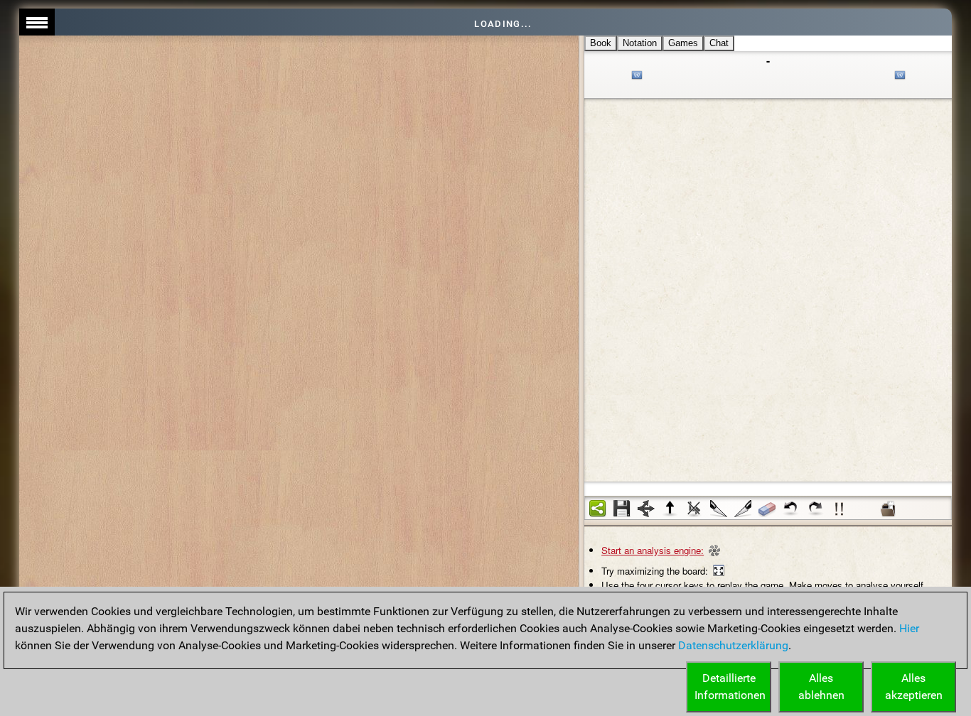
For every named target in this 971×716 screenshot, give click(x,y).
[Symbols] (839, 508)
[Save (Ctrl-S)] (622, 508)
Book (600, 43)
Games (683, 43)
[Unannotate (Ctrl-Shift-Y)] (767, 508)
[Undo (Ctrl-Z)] (791, 508)
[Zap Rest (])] (742, 508)
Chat (719, 43)
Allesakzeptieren (914, 686)
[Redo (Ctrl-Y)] (815, 508)
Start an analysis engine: (652, 550)
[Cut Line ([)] (718, 508)
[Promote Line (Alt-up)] (670, 508)
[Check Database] (887, 508)
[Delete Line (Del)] (694, 508)
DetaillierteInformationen (730, 686)
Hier (909, 628)
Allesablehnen (821, 686)
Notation (640, 43)
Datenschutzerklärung (733, 645)
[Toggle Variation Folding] (646, 508)
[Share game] (597, 508)
